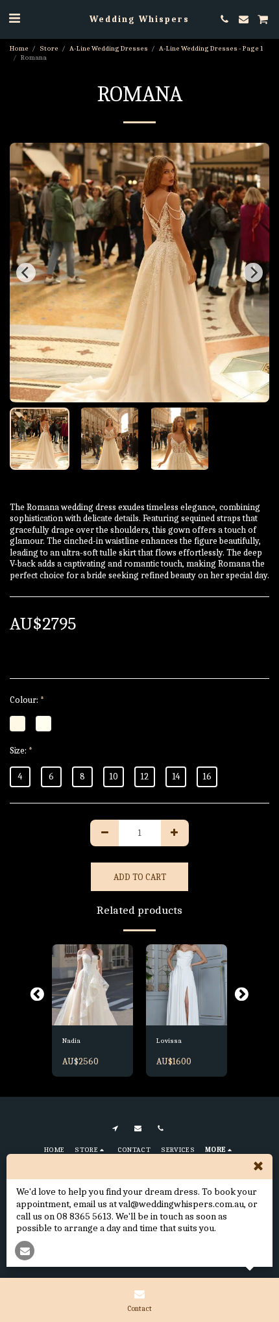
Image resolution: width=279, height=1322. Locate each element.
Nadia (71, 1040)
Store (49, 48)
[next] (253, 272)
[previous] (26, 272)
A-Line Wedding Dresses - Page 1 (211, 48)
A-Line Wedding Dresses (108, 48)
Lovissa (169, 1040)
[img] (92, 984)
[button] (14, 18)
